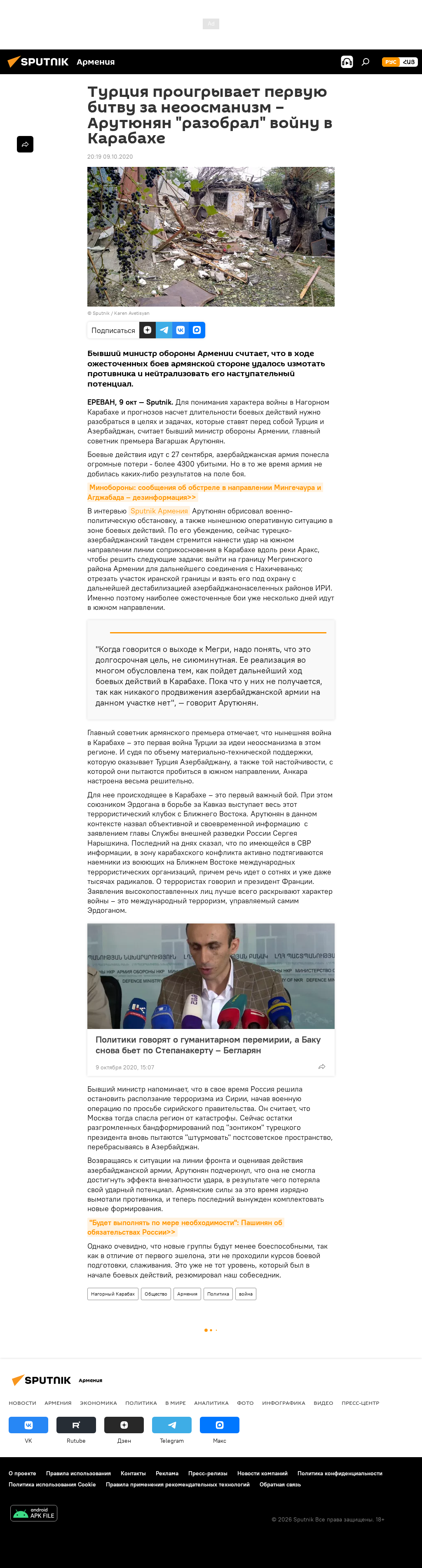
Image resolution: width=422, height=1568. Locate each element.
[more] (322, 1066)
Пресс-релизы (207, 1473)
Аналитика (211, 1402)
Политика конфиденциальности (340, 1473)
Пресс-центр (360, 1402)
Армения (187, 1294)
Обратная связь (280, 1484)
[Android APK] (34, 1514)
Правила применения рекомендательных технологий (178, 1484)
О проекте (22, 1473)
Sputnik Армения (159, 511)
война (246, 1294)
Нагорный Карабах (113, 1294)
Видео (323, 1402)
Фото (245, 1402)
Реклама (167, 1473)
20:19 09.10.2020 (110, 156)
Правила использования (78, 1473)
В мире (175, 1402)
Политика (218, 1294)
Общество (156, 1294)
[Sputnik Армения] (40, 69)
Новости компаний (262, 1473)
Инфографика (283, 1402)
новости (22, 1402)
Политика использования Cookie (52, 1484)
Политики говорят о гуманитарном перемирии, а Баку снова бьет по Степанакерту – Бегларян (208, 1044)
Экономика (98, 1402)
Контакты (133, 1473)
